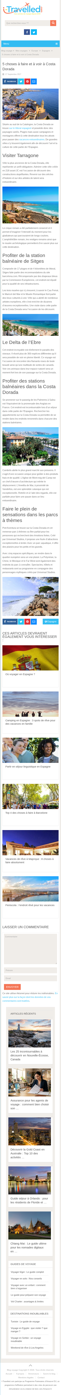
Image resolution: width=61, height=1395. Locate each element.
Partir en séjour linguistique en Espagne (28, 766)
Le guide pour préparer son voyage (28, 1295)
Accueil (9, 1374)
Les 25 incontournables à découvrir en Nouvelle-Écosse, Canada (29, 1055)
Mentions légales (25, 1377)
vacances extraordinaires (31, 139)
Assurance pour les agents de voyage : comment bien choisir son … (29, 1104)
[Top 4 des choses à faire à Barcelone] (30, 796)
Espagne (46, 51)
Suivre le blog (49, 1374)
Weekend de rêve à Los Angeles (27, 1348)
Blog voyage (6, 51)
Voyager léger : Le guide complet (27, 1272)
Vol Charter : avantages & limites (27, 1301)
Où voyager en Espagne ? (20, 674)
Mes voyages (22, 51)
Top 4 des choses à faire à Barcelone (26, 812)
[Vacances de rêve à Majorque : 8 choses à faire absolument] (30, 842)
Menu (6, 44)
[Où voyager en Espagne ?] (30, 657)
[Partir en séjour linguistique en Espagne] (30, 750)
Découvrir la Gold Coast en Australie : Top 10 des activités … (27, 1153)
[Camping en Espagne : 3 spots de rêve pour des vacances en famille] (30, 704)
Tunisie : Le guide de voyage (25, 1321)
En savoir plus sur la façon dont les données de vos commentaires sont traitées (30, 997)
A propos (20, 1374)
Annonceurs (33, 1374)
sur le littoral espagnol (20, 128)
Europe (34, 51)
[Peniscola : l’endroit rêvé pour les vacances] (30, 888)
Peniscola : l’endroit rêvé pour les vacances (29, 905)
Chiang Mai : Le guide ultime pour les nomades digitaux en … (28, 1247)
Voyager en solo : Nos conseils (26, 1278)
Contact (41, 1377)
